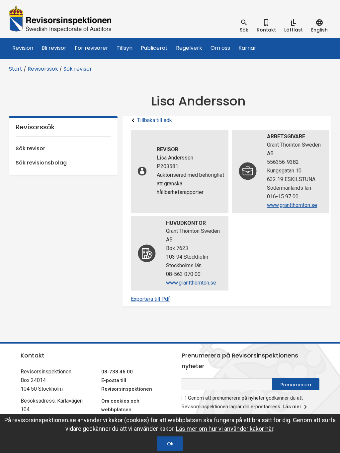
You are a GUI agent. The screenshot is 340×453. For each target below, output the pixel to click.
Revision (22, 48)
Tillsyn (124, 48)
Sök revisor (77, 69)
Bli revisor (54, 48)
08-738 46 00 (117, 372)
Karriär (247, 48)
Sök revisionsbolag (41, 162)
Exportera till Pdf (150, 299)
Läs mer (292, 407)
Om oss (220, 48)
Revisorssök (43, 69)
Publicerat (154, 48)
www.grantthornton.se (292, 205)
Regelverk (189, 48)
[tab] (244, 25)
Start (15, 69)
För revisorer (91, 48)
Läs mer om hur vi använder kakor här (224, 428)
